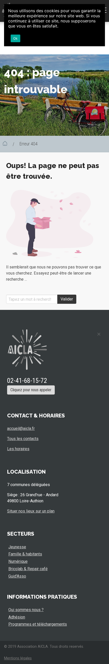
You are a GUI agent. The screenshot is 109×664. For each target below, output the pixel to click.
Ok (15, 38)
